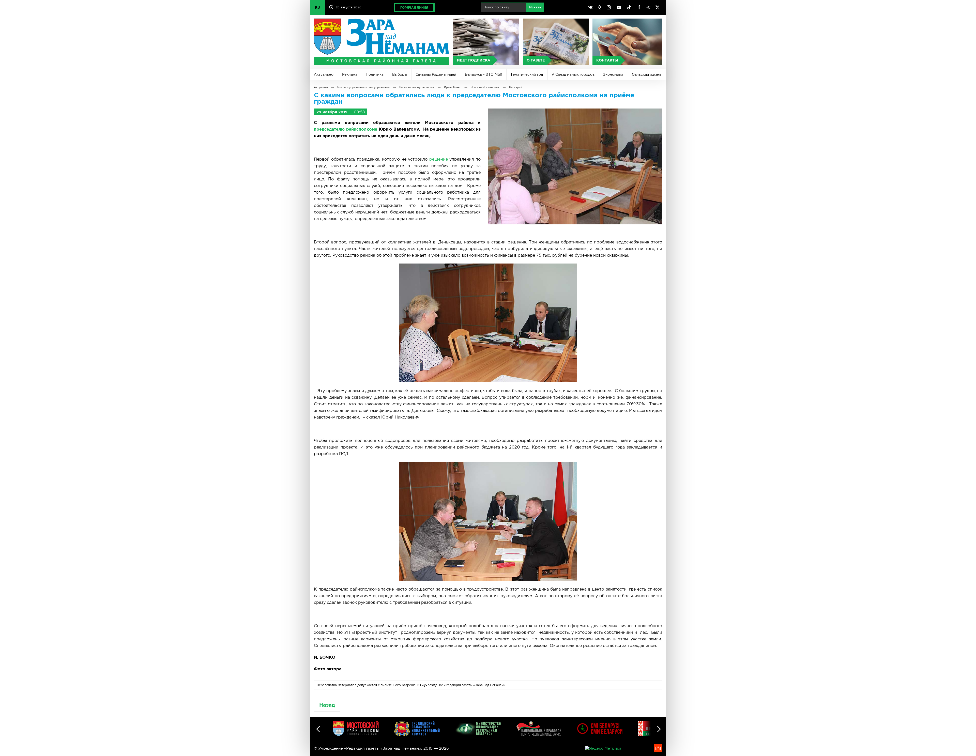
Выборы (399, 74)
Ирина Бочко (452, 87)
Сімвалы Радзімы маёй (436, 74)
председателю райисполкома (345, 129)
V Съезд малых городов (573, 74)
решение (438, 159)
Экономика (613, 74)
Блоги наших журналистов (416, 87)
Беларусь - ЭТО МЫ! (483, 74)
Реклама (349, 74)
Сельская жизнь (646, 74)
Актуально (323, 74)
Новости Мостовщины (485, 87)
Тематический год (526, 74)
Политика (375, 74)
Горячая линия (414, 7)
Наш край (515, 87)
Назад (327, 705)
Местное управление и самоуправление (363, 87)
